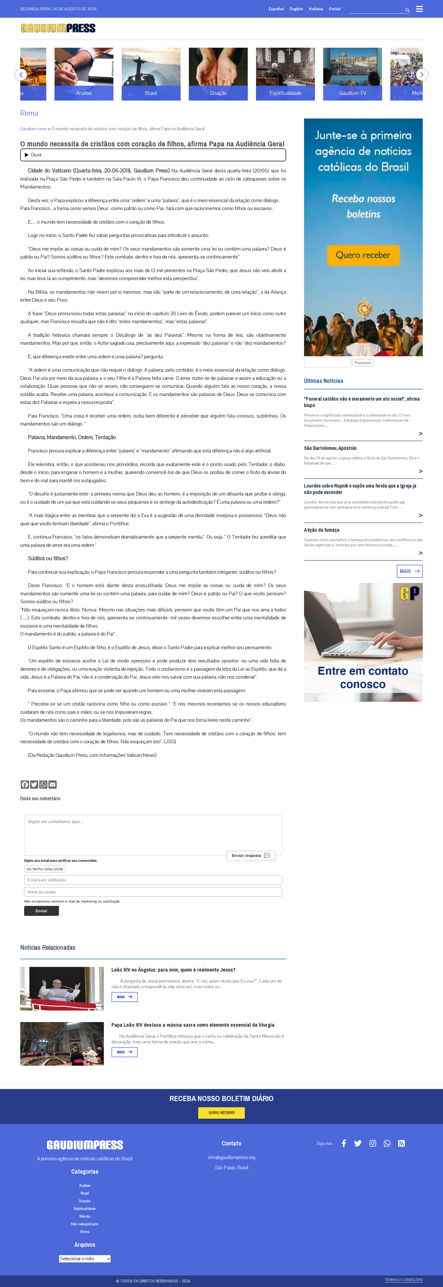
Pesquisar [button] (363, 362)
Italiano (316, 8)
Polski (335, 8)
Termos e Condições (404, 1280)
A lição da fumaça (321, 530)
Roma (29, 113)
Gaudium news (33, 129)
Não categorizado (84, 1224)
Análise (84, 1185)
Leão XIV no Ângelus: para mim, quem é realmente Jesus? (174, 970)
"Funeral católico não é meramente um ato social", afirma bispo (362, 402)
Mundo (84, 1216)
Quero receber (221, 1113)
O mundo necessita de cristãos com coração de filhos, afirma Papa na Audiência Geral (152, 144)
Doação (85, 1201)
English (296, 8)
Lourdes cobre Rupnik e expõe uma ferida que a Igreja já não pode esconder (360, 489)
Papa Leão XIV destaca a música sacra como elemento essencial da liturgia (193, 1025)
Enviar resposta (246, 855)
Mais (121, 997)
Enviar (41, 910)
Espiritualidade (85, 1208)
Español (276, 8)
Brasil (85, 1193)
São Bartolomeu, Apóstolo (330, 448)
